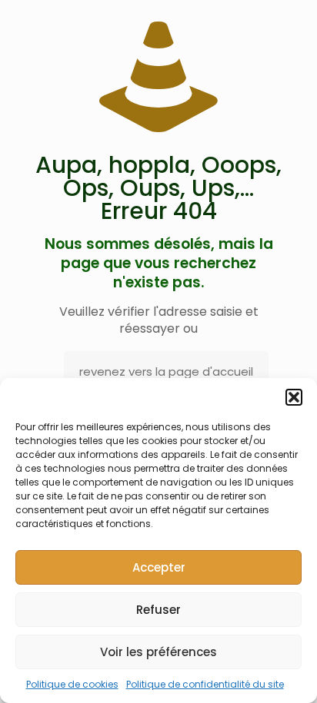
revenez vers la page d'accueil (166, 371)
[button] (294, 397)
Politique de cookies (72, 684)
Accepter (158, 567)
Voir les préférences (158, 652)
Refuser (158, 610)
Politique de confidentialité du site (205, 684)
